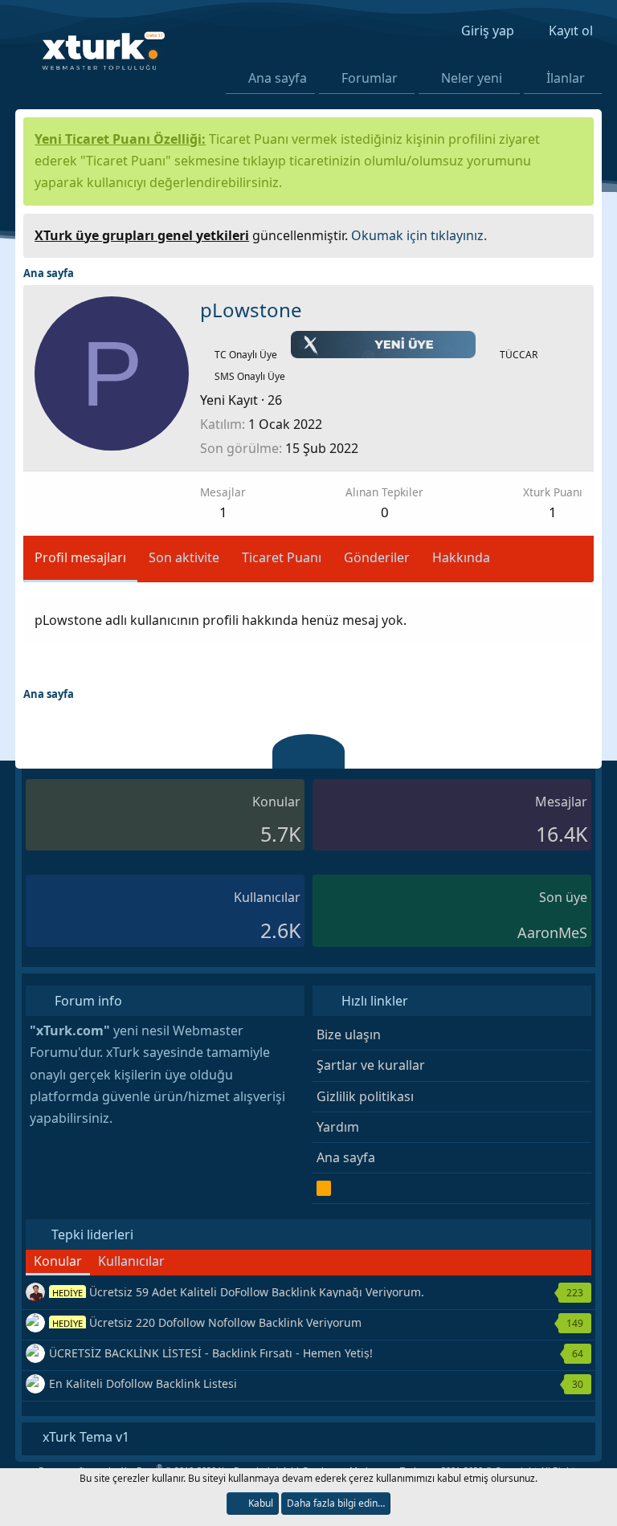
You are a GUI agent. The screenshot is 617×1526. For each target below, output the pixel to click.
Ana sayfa (277, 78)
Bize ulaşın (349, 1034)
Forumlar (369, 78)
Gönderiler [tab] (377, 557)
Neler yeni (471, 78)
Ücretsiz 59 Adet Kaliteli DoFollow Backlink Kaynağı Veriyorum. (238, 1292)
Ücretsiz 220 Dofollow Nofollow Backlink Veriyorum (207, 1322)
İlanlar (565, 78)
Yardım (338, 1127)
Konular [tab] (58, 1261)
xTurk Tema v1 (84, 1437)
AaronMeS (552, 932)
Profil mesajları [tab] (80, 557)
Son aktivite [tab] (184, 557)
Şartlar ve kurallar (371, 1065)
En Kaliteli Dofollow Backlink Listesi (143, 1383)
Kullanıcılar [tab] (131, 1261)
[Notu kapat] (576, 233)
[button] (407, 77)
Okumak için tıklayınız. (419, 235)
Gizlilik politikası (365, 1096)
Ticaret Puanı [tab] (281, 557)
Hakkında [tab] (461, 557)
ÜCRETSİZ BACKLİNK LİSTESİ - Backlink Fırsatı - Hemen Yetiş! (211, 1353)
